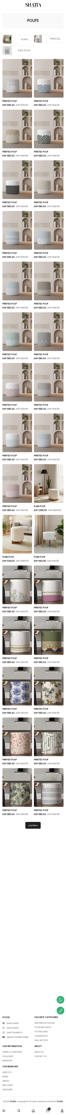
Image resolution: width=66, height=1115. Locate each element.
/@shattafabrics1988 (17, 1037)
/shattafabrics (14, 1032)
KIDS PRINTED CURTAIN (44, 1023)
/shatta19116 (12, 1023)
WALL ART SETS (41, 1040)
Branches (7, 1060)
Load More (33, 825)
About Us (39, 1052)
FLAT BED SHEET (41, 1031)
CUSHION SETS (41, 1036)
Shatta (13, 1101)
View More (7, 1089)
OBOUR (5, 1081)
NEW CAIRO (7, 1085)
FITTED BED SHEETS (43, 1027)
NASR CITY (7, 1072)
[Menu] (4, 1111)
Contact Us (41, 1056)
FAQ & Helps (7, 1056)
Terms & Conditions (12, 1052)
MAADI (5, 1076)
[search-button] (18, 1110)
